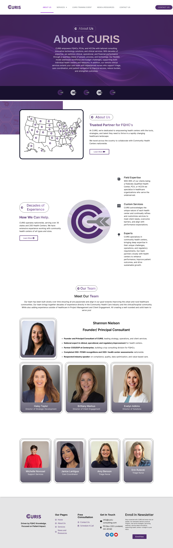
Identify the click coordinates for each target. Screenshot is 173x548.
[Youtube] (116, 535)
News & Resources (105, 7)
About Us (47, 7)
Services (61, 7)
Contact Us (125, 7)
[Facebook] (107, 535)
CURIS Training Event (82, 7)
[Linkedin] (112, 535)
